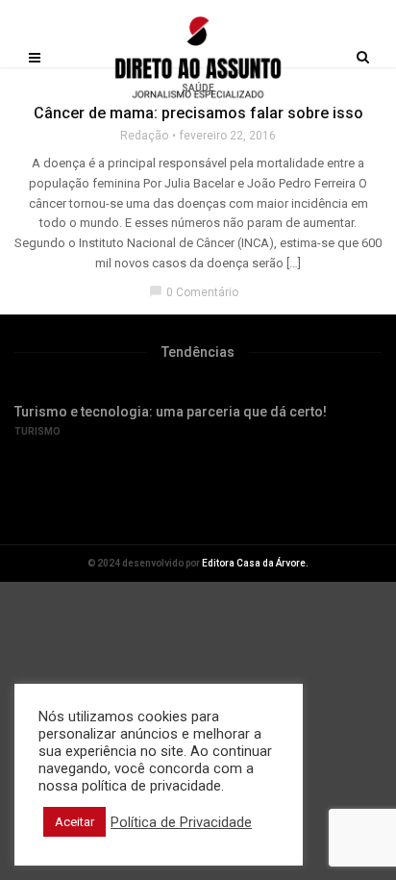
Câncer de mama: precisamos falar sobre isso (198, 113)
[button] (163, 491)
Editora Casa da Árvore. (255, 563)
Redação (144, 135)
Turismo (37, 431)
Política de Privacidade (181, 822)
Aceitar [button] (74, 822)
